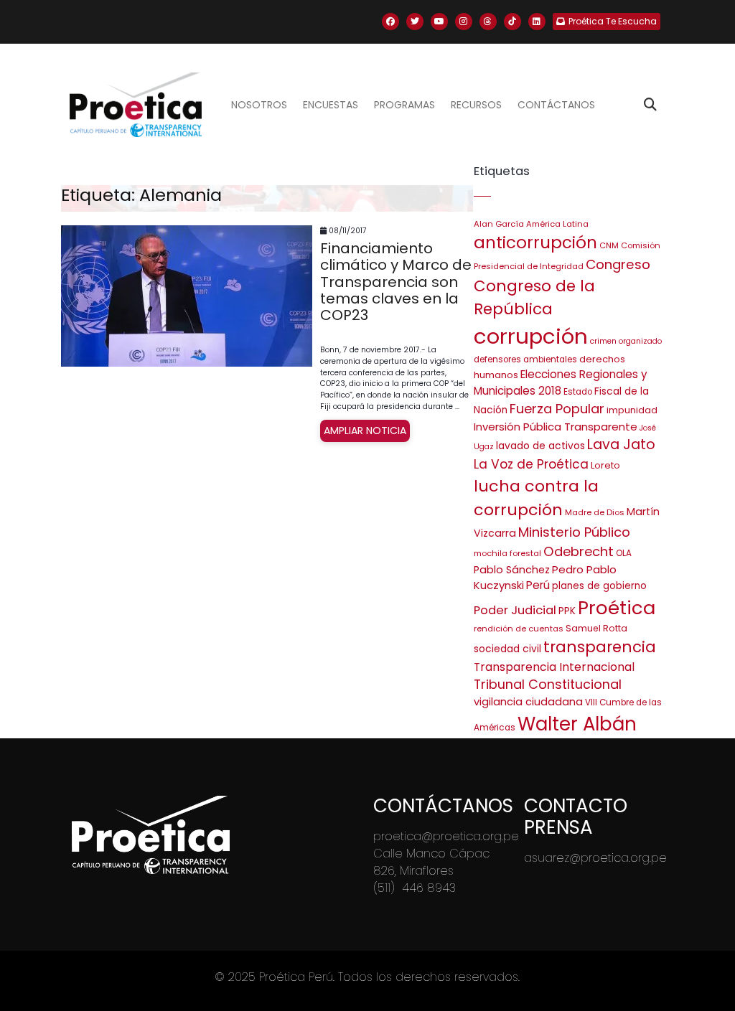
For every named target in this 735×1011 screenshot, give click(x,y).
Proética (616, 608)
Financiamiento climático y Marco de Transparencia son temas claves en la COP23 (396, 281)
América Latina (557, 224)
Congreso (618, 264)
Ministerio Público (574, 532)
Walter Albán (577, 724)
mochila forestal (507, 553)
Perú (538, 585)
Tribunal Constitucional (548, 684)
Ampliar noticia (365, 430)
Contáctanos (556, 105)
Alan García (499, 224)
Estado (577, 392)
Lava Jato (621, 444)
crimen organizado (626, 341)
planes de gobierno (599, 586)
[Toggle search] (650, 105)
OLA (624, 553)
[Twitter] (414, 21)
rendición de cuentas (518, 628)
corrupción (531, 336)
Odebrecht (578, 551)
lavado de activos (540, 446)
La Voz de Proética (531, 464)
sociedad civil (507, 649)
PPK (567, 611)
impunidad (632, 410)
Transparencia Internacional (554, 667)
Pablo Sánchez (512, 570)
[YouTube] (439, 21)
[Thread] (488, 21)
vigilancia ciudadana (528, 702)
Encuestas (330, 105)
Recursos (476, 105)
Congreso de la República (534, 297)
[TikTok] (512, 21)
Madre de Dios (594, 512)
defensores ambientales (525, 359)
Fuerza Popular (557, 409)
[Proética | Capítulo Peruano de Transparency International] (135, 104)
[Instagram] (463, 21)
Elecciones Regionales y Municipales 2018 (560, 382)
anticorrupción (535, 242)
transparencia (599, 646)
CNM (609, 245)
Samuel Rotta (596, 628)
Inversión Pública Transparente (555, 426)
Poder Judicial (515, 610)
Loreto (605, 465)
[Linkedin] (537, 21)
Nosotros (259, 105)
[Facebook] (390, 21)
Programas (404, 105)
